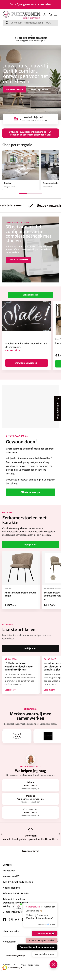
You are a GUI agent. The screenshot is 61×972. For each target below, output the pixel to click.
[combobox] (30, 23)
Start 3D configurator (18, 260)
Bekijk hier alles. (30, 295)
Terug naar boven (30, 851)
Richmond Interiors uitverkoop (30, 37)
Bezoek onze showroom (17, 88)
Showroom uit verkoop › (27, 363)
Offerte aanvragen (30, 492)
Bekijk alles (30, 544)
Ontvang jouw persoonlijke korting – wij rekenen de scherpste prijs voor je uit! (30, 133)
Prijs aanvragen (57, 408)
